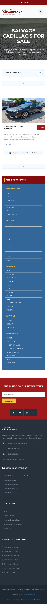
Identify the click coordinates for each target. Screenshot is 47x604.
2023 (8, 235)
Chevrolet (11, 278)
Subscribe (9, 401)
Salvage (10, 327)
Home (9, 600)
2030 (9, 225)
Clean (9, 320)
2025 (8, 228)
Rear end (11, 356)
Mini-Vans (11, 207)
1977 (8, 260)
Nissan (10, 306)
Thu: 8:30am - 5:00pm (11, 560)
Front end (11, 341)
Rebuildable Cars (9, 476)
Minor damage (13, 345)
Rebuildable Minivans (10, 484)
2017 (8, 257)
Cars (9, 197)
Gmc (8, 289)
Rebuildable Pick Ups (10, 488)
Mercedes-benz (14, 303)
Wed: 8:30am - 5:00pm (11, 555)
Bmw (9, 271)
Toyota (10, 310)
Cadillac (11, 274)
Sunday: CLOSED (10, 572)
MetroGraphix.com (28, 595)
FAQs (5, 511)
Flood (10, 338)
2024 (8, 232)
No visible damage (15, 348)
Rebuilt (10, 324)
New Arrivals (13, 214)
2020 (8, 246)
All (8, 193)
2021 (8, 242)
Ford (9, 285)
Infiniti (9, 296)
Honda (10, 292)
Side (8, 359)
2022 (8, 239)
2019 (8, 250)
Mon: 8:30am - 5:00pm (11, 547)
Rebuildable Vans (9, 493)
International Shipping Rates (12, 524)
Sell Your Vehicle (9, 516)
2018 (8, 253)
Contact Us (7, 528)
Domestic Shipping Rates (11, 520)
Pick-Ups (10, 200)
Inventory (16, 600)
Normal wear (13, 352)
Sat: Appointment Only (11, 568)
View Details (12, 145)
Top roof (11, 363)
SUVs (9, 204)
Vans (9, 211)
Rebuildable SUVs (9, 480)
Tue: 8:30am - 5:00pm (11, 551)
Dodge (10, 281)
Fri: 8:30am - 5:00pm (11, 564)
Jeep (8, 299)
